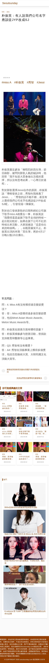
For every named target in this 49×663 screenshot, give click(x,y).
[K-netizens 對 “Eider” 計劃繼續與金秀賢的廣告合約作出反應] (24, 598)
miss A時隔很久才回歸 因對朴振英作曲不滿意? (7, 432)
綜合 (8, 12)
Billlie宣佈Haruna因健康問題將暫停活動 (21, 507)
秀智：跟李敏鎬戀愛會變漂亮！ (7, 458)
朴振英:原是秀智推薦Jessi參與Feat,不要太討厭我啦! (24, 407)
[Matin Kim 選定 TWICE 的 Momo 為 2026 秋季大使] (24, 521)
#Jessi (40, 82)
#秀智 (30, 82)
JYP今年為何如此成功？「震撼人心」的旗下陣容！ (24, 458)
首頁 (3, 12)
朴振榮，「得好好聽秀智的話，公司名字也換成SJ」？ (41, 407)
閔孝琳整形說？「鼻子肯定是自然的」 (20, 584)
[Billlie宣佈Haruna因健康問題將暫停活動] (24, 494)
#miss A (6, 82)
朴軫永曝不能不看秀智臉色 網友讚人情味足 (24, 432)
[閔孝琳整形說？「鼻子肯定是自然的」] (24, 574)
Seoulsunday (10, 3)
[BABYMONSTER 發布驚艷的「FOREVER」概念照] (24, 548)
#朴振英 (19, 82)
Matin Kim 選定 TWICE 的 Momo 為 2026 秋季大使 (25, 534)
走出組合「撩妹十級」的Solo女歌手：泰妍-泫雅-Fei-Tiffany (41, 432)
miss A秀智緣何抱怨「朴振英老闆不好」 (7, 407)
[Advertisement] (24, 47)
